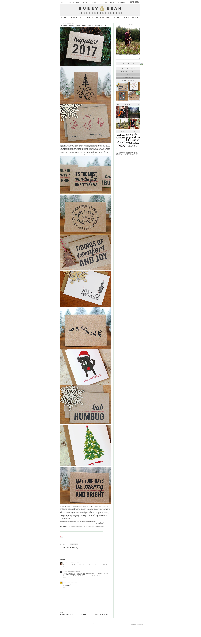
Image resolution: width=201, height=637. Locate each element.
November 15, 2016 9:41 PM (72, 582)
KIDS (126, 17)
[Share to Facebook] (75, 544)
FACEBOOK (88, 526)
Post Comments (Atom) (70, 617)
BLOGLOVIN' (74, 526)
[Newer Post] (66, 614)
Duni (64, 562)
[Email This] (71, 544)
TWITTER (94, 526)
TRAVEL (117, 17)
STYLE (64, 17)
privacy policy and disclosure (137, 624)
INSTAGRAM (81, 526)
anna (64, 582)
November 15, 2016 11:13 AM (72, 562)
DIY (82, 17)
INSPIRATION (102, 17)
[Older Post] (101, 614)
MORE (135, 17)
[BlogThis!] (72, 544)
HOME (74, 17)
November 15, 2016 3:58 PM (74, 571)
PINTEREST (101, 526)
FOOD (90, 17)
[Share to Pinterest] (77, 544)
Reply (64, 566)
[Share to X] (74, 544)
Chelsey (65, 571)
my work (69, 533)
